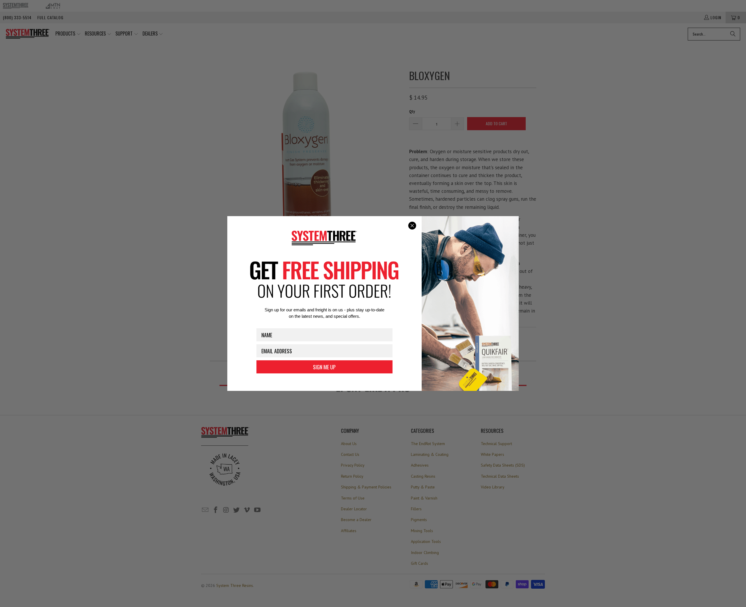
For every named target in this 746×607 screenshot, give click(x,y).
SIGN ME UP (324, 367)
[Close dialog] (412, 225)
